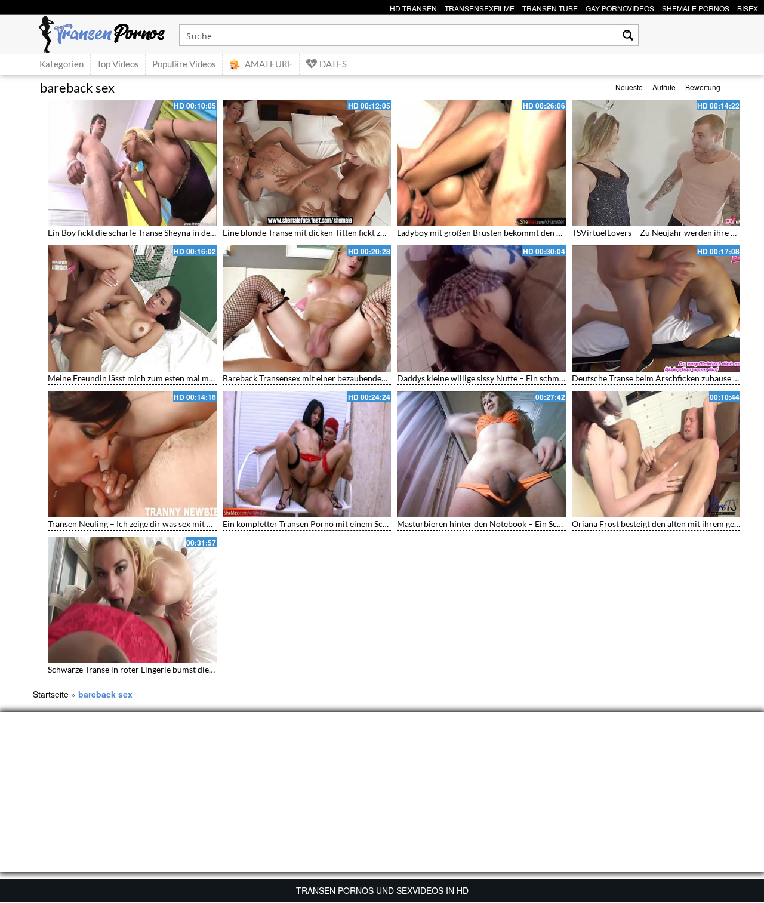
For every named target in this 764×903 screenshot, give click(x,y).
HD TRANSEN (413, 7)
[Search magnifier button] (628, 35)
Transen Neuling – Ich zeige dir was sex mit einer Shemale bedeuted (171, 524)
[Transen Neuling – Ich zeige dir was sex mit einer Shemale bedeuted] (132, 454)
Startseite (51, 694)
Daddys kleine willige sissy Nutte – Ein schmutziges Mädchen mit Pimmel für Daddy (551, 378)
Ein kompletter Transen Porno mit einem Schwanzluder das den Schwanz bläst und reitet (385, 524)
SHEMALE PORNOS (695, 7)
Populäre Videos (184, 63)
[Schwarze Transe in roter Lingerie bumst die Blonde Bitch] (132, 600)
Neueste (629, 87)
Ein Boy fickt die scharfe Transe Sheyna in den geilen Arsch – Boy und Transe (188, 232)
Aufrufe (664, 87)
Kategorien (61, 63)
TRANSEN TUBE (550, 7)
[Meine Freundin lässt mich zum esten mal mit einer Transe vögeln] (132, 308)
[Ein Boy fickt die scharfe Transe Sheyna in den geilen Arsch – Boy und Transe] (132, 163)
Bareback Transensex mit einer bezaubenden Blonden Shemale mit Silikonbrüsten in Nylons (391, 378)
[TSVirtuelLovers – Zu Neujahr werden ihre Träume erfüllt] (656, 163)
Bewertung (702, 87)
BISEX (747, 7)
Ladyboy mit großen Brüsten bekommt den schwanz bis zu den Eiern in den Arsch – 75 (555, 232)
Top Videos (118, 63)
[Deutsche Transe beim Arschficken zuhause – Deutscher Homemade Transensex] (656, 308)
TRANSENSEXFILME (480, 7)
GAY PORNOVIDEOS (620, 7)
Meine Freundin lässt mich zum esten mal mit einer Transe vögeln (168, 378)
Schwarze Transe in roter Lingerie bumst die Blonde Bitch (153, 669)
